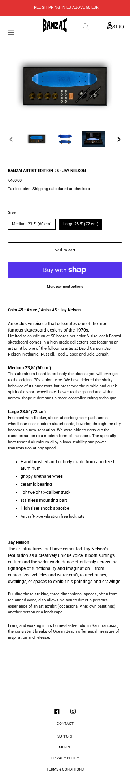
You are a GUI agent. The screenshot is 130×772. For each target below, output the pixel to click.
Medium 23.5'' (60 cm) (32, 222)
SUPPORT (65, 736)
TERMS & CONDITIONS (65, 769)
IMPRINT (65, 747)
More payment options (65, 286)
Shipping (40, 188)
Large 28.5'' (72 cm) (80, 222)
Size (12, 212)
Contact (65, 724)
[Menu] (11, 33)
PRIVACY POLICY (65, 758)
